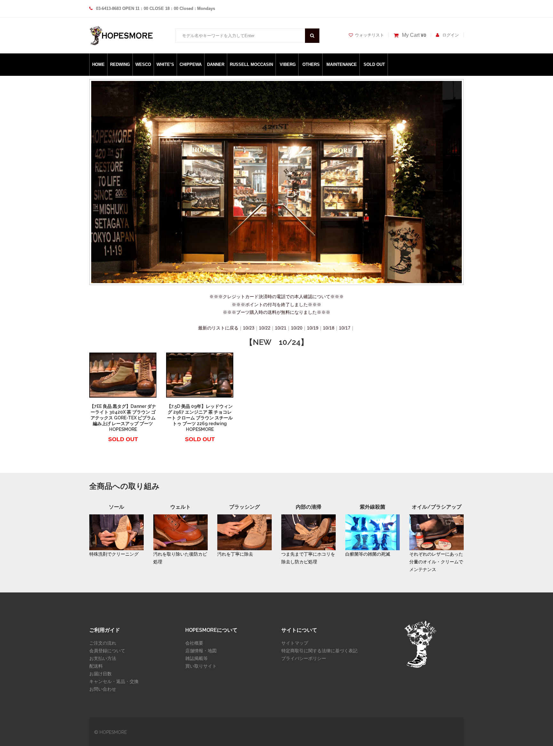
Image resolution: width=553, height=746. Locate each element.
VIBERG (288, 64)
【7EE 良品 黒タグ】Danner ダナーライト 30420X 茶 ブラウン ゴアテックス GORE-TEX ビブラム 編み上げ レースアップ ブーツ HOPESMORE (123, 418)
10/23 (248, 327)
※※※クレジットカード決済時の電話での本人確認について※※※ (276, 296)
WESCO (143, 64)
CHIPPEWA (191, 64)
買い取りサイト (201, 666)
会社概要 (194, 643)
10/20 (296, 327)
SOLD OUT (374, 64)
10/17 (344, 327)
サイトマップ (294, 643)
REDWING (120, 64)
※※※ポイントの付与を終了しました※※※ (276, 304)
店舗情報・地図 (201, 650)
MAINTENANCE (341, 64)
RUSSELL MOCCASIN (251, 64)
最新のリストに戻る (218, 327)
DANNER (215, 64)
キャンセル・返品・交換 (114, 681)
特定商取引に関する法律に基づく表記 (319, 650)
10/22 (264, 327)
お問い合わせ (102, 689)
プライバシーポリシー (303, 658)
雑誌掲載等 (196, 658)
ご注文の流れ (102, 643)
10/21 (280, 327)
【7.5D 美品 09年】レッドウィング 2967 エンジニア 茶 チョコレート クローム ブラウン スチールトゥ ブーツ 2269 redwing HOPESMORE (200, 418)
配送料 (96, 666)
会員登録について (107, 650)
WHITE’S (165, 64)
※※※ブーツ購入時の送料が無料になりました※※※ (276, 312)
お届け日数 (100, 673)
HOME (98, 64)
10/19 (312, 327)
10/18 (328, 327)
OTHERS (311, 64)
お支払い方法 (102, 658)
